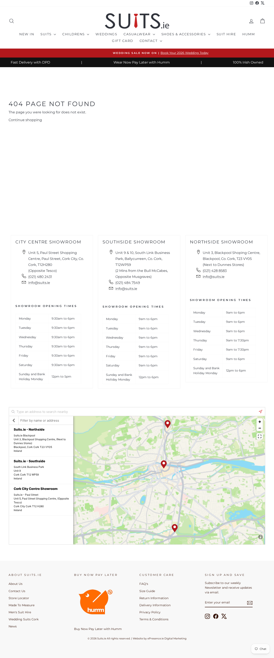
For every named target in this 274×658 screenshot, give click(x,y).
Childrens (74, 34)
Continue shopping (25, 120)
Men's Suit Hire (20, 612)
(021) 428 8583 (215, 271)
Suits (46, 34)
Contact (149, 41)
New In (26, 34)
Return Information (153, 598)
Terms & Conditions (153, 619)
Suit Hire (226, 34)
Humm (248, 34)
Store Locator (19, 598)
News (13, 626)
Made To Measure (21, 605)
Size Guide (147, 591)
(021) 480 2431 (40, 277)
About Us (15, 583)
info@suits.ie (39, 283)
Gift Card (122, 41)
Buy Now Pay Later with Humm (98, 629)
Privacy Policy (150, 612)
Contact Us (17, 591)
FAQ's (143, 583)
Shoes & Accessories (184, 34)
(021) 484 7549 (127, 283)
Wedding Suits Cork (24, 619)
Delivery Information (155, 605)
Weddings (106, 34)
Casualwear (138, 34)
